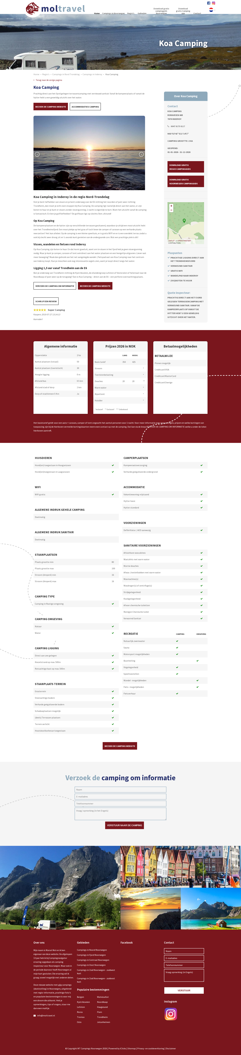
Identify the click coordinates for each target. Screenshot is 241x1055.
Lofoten (81, 1007)
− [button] (171, 210)
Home (36, 74)
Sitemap (132, 1048)
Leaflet (171, 240)
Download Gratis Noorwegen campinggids (183, 181)
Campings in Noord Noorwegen (92, 949)
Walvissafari (103, 997)
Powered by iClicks (117, 1048)
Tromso (81, 1017)
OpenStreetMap (184, 240)
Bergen (80, 997)
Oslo (79, 1022)
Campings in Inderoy (92, 74)
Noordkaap (102, 1002)
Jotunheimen (103, 1022)
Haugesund (102, 1007)
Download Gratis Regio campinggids (180, 167)
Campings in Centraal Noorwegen (93, 960)
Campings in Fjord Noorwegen (91, 954)
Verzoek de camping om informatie (54, 286)
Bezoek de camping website (50, 106)
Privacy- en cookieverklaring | (151, 1048)
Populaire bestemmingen (93, 989)
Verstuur (184, 990)
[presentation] (37, 154)
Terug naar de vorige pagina (49, 80)
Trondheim (102, 1017)
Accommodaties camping (85, 106)
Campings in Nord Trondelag (66, 74)
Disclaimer (171, 1048)
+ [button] (171, 206)
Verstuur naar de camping (124, 825)
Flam (99, 1012)
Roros (80, 1012)
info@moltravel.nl (46, 1015)
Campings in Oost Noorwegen (91, 965)
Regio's (45, 74)
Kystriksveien (83, 1002)
